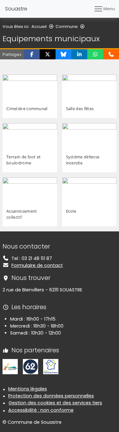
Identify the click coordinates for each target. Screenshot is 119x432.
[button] (32, 54)
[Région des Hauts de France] (50, 366)
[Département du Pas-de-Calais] (30, 366)
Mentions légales (27, 389)
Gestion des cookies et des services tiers (55, 403)
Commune (67, 26)
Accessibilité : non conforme (41, 410)
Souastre (16, 8)
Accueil (39, 26)
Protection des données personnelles (51, 396)
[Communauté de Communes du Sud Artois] (10, 366)
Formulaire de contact (37, 265)
